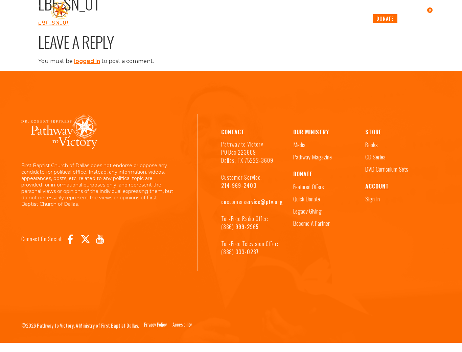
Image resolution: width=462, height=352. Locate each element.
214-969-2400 (239, 185)
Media (182, 18)
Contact (233, 132)
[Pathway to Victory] (39, 15)
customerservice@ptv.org (252, 202)
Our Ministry (311, 132)
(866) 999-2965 (240, 227)
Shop (309, 18)
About (332, 18)
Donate (385, 18)
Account (377, 186)
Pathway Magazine (272, 18)
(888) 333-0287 (240, 252)
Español (358, 18)
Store (373, 132)
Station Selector (220, 18)
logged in (87, 61)
